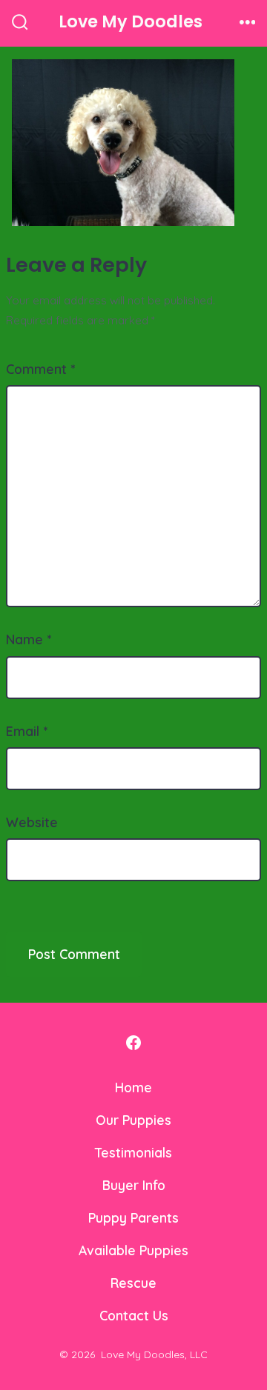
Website (32, 822)
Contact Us (133, 1315)
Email (26, 731)
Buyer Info (133, 1185)
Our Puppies (133, 1120)
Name (28, 639)
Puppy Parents (133, 1217)
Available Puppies (133, 1250)
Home (133, 1087)
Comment (40, 369)
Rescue (133, 1282)
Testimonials (133, 1152)
